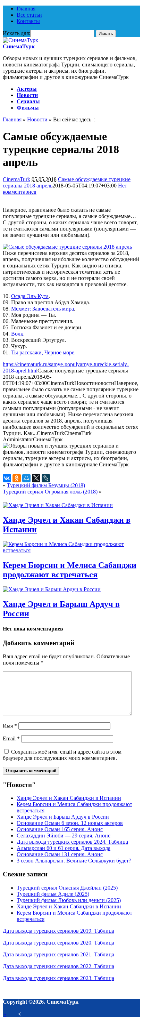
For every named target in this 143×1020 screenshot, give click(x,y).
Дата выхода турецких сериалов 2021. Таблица (58, 954)
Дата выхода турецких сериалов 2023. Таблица (58, 978)
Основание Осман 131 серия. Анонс (60, 854)
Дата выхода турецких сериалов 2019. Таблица (58, 931)
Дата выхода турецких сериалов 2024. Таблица (72, 842)
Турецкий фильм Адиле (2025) (53, 894)
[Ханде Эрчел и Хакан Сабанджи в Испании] (58, 505)
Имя (10, 726)
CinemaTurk (16, 179)
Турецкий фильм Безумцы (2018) (46, 485)
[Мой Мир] (26, 478)
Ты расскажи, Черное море (42, 352)
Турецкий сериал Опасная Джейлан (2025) (67, 888)
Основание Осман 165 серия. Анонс (60, 829)
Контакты (28, 21)
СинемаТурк (19, 46)
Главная (26, 8)
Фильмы (28, 108)
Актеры (27, 89)
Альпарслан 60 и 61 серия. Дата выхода (63, 848)
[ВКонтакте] (7, 478)
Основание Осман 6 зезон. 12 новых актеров (70, 823)
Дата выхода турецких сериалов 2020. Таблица (58, 943)
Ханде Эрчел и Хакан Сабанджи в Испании (69, 798)
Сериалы (28, 101)
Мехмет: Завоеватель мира (42, 309)
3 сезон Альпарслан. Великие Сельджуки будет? (74, 861)
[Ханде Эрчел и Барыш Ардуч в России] (52, 589)
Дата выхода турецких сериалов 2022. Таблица (58, 966)
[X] (36, 478)
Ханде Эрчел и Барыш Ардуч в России (63, 817)
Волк (17, 334)
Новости (27, 95)
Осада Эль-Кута (30, 296)
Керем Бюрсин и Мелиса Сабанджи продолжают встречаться (69, 570)
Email (11, 738)
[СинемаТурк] (20, 40)
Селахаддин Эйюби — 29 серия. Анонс (63, 835)
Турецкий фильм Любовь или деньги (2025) (69, 900)
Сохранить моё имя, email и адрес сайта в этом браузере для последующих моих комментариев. (62, 755)
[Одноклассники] (16, 478)
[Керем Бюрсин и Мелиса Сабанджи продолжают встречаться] (71, 550)
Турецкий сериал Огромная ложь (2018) (50, 492)
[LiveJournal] (46, 478)
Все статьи (29, 15)
